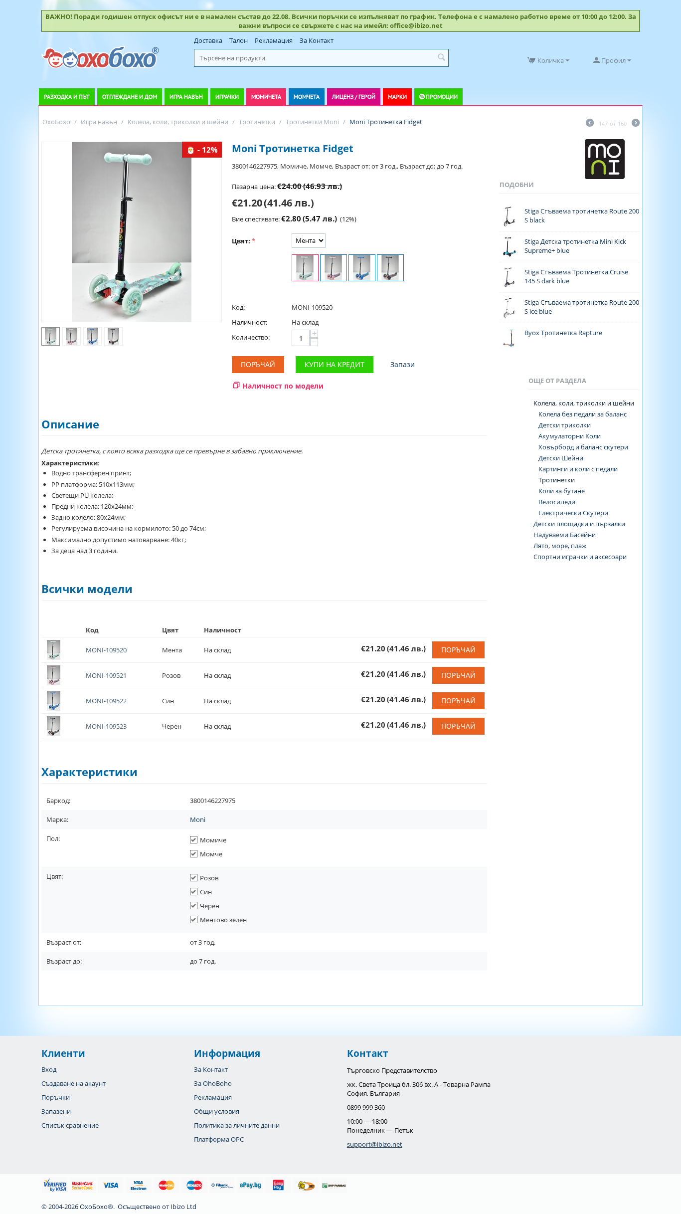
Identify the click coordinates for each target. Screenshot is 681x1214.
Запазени (56, 1111)
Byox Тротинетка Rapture (563, 332)
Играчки (227, 96)
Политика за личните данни (237, 1125)
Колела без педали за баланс (582, 413)
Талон (238, 40)
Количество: (251, 337)
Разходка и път (67, 96)
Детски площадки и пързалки (579, 523)
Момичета (266, 96)
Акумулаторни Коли (569, 435)
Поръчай (258, 364)
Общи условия (216, 1111)
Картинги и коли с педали (578, 468)
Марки (397, 96)
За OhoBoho (213, 1083)
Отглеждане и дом (129, 96)
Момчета (307, 96)
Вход (48, 1069)
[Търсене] (441, 57)
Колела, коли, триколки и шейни (583, 403)
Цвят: (241, 240)
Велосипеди (556, 501)
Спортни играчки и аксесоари (580, 556)
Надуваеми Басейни (564, 534)
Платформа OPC (219, 1139)
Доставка (208, 40)
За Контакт (317, 40)
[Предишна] (590, 124)
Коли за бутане (561, 490)
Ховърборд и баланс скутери (583, 446)
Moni (197, 819)
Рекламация (274, 40)
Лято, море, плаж (560, 545)
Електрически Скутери (573, 512)
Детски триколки (564, 424)
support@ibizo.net (374, 1144)
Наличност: (249, 322)
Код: (238, 307)
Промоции (442, 96)
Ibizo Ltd (183, 1206)
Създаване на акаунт (73, 1083)
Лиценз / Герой (353, 96)
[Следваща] (636, 124)
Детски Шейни (560, 457)
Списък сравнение (70, 1125)
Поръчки (55, 1097)
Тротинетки (556, 479)
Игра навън (186, 96)
